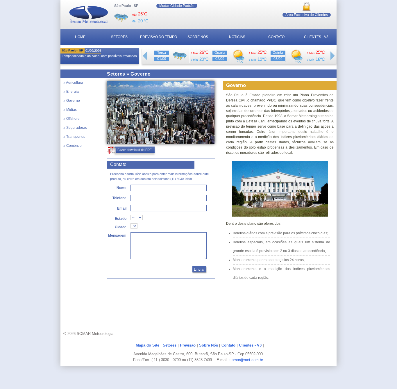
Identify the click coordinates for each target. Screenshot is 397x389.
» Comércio (72, 146)
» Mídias (70, 110)
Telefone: (120, 198)
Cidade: (121, 227)
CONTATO (276, 37)
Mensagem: (118, 235)
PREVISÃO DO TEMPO (158, 37)
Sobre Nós (208, 345)
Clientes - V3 (250, 345)
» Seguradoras (75, 128)
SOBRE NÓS (197, 37)
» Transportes (74, 137)
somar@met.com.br (246, 360)
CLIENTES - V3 (316, 37)
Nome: (122, 188)
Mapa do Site (147, 345)
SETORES (119, 37)
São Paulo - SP (126, 6)
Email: (122, 208)
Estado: (121, 219)
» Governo (71, 101)
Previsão (188, 345)
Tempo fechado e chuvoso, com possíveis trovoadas (99, 56)
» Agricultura (73, 83)
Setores (169, 345)
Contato (228, 345)
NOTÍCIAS (237, 37)
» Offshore (71, 119)
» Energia (71, 92)
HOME (80, 37)
